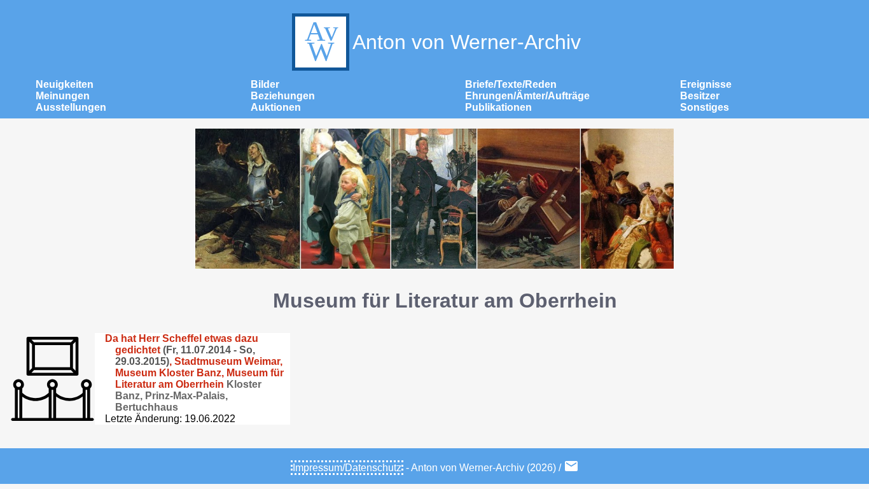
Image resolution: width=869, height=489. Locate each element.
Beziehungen (283, 95)
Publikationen (498, 107)
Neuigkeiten (65, 84)
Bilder (265, 84)
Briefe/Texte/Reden (511, 84)
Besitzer (700, 95)
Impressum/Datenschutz (347, 467)
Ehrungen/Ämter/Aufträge (527, 95)
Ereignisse (706, 84)
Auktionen (276, 107)
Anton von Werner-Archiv (466, 42)
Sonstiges (704, 107)
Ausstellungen (71, 107)
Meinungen (63, 95)
